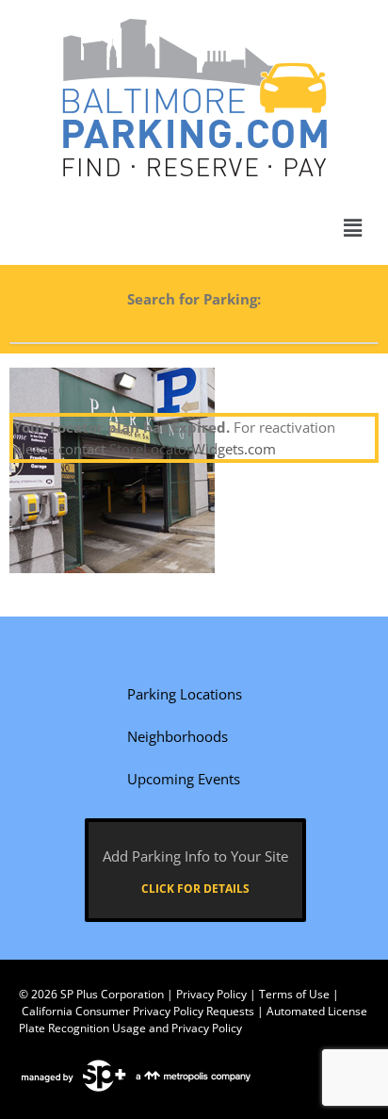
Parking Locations (184, 693)
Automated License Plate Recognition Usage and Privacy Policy (193, 1019)
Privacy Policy (211, 994)
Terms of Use (294, 994)
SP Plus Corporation (112, 994)
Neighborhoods (177, 736)
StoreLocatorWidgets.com (192, 448)
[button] (353, 228)
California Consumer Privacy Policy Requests (138, 1011)
